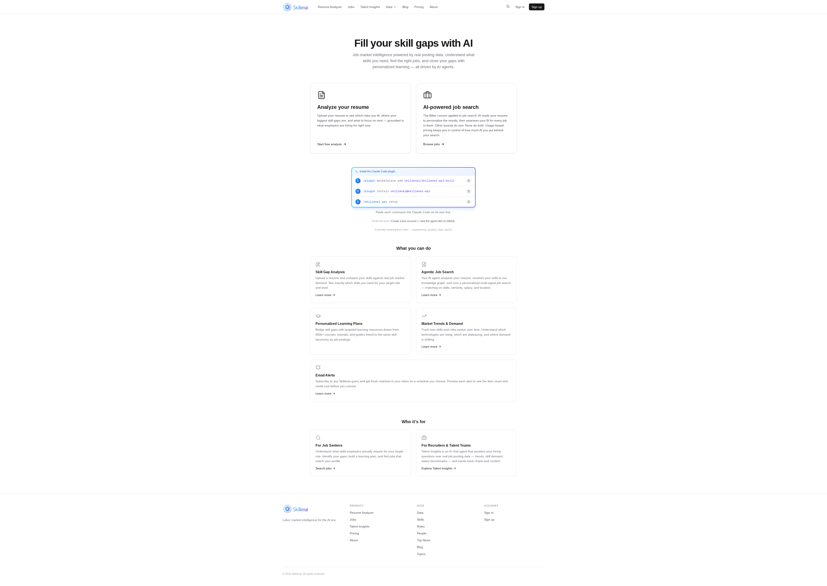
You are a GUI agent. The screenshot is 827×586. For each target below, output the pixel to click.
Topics (421, 554)
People (421, 533)
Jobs (351, 7)
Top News (423, 540)
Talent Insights (370, 7)
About (434, 7)
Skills (420, 519)
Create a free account (403, 221)
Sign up (537, 7)
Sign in (520, 7)
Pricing (419, 7)
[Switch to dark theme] (508, 7)
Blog (405, 7)
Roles (421, 526)
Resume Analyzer (330, 7)
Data (389, 7)
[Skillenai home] (295, 7)
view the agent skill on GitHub (437, 221)
